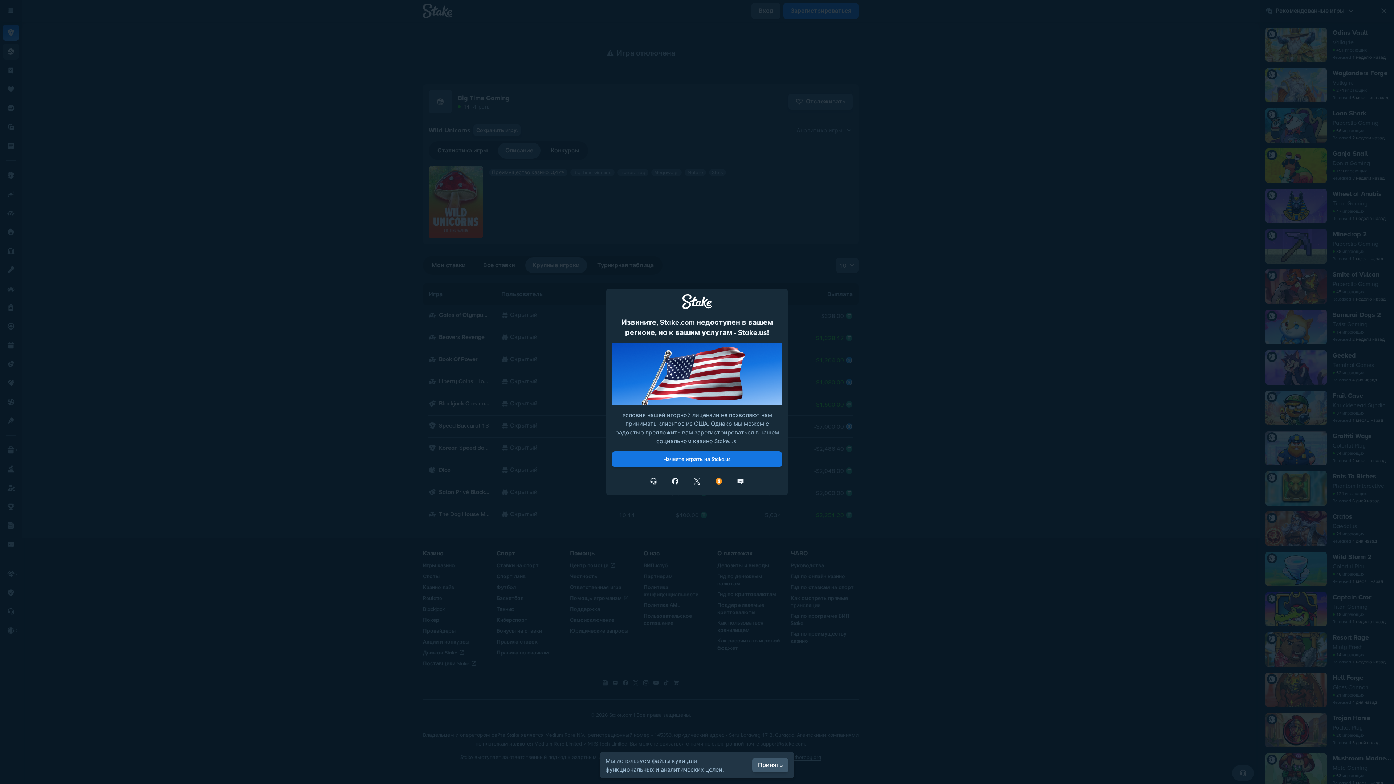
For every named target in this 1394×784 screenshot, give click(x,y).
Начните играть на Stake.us (697, 459)
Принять (770, 765)
